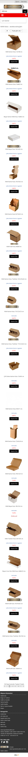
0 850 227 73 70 (5, 735)
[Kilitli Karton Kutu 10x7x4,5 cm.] (14, 165)
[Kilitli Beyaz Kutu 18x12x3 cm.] (14, 490)
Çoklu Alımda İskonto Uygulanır (14, 56)
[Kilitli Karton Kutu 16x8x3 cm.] (14, 68)
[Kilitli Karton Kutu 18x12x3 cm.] (14, 457)
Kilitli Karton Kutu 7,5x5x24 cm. (14, 441)
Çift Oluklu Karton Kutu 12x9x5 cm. (14, 376)
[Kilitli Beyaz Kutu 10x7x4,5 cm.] (14, 133)
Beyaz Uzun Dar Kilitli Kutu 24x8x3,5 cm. (14, 571)
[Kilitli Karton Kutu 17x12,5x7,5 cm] (14, 295)
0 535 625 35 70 (14, 735)
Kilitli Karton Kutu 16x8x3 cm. (14, 84)
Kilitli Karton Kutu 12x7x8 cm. (14, 52)
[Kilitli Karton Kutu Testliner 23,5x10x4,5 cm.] (14, 263)
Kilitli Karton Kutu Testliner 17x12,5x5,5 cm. (14, 344)
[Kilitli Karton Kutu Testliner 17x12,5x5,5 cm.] (14, 328)
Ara (25, 11)
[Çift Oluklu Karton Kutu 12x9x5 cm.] (14, 360)
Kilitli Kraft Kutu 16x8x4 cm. (14, 668)
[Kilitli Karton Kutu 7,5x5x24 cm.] (14, 425)
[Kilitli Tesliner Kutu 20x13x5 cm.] (14, 522)
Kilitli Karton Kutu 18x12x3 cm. (14, 474)
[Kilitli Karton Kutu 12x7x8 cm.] (14, 35)
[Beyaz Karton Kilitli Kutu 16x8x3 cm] (14, 100)
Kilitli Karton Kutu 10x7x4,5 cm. (14, 182)
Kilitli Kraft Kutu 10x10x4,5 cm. (14, 603)
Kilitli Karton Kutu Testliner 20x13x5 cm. (14, 636)
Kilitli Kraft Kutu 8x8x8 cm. (14, 246)
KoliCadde (14, 316)
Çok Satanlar (5, 21)
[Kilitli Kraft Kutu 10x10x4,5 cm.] (14, 587)
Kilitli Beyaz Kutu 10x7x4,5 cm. (14, 149)
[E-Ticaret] (16, 755)
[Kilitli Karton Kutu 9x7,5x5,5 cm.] (14, 198)
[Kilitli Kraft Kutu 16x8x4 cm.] (14, 652)
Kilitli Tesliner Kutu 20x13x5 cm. (14, 539)
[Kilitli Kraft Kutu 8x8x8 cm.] (14, 230)
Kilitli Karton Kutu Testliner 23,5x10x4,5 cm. (14, 279)
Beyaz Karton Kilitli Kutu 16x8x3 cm (14, 117)
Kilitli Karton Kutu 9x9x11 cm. (14, 409)
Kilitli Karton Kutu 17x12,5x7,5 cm (14, 311)
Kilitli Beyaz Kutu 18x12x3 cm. (14, 506)
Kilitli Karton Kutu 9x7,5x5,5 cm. (14, 214)
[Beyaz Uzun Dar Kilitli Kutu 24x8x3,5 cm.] (14, 555)
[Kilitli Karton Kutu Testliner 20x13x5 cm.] (14, 620)
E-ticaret (11, 755)
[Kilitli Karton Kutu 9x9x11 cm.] (14, 392)
